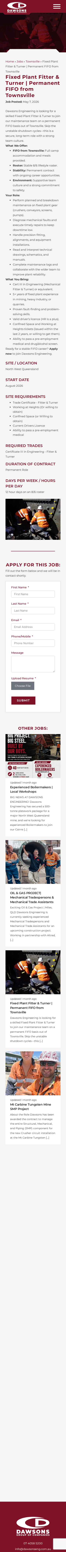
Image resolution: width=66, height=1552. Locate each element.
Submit (23, 700)
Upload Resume (22, 678)
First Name (19, 587)
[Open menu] (56, 6)
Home (10, 61)
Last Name (18, 603)
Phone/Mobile (21, 636)
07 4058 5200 (33, 1543)
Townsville (33, 61)
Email (15, 620)
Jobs (20, 61)
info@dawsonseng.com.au (33, 1549)
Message (17, 652)
